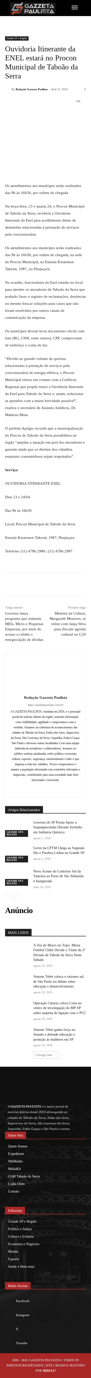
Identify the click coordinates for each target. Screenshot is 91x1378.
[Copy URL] (84, 114)
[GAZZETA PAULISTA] (33, 8)
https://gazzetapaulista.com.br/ (45, 704)
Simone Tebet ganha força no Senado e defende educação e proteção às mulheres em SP (54, 1034)
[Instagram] (46, 788)
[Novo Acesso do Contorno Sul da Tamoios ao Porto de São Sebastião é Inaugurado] (17, 877)
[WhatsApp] (49, 114)
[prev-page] (8, 896)
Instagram (22, 1315)
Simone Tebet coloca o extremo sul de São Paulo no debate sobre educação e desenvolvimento (58, 981)
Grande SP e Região (17, 38)
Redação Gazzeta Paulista (32, 89)
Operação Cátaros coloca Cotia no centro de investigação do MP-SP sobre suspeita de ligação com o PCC (59, 1008)
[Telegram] (72, 114)
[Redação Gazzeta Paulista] (8, 89)
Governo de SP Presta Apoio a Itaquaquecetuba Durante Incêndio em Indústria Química (57, 827)
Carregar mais (44, 1055)
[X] (38, 114)
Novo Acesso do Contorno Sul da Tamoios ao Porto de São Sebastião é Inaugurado (58, 876)
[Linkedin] (61, 114)
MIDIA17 (49, 1370)
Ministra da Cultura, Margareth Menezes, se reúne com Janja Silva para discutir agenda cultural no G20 (68, 623)
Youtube (22, 1343)
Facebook (22, 1301)
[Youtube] (10, 1343)
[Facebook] (26, 114)
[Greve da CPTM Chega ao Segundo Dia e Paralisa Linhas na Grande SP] (17, 854)
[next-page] (16, 896)
